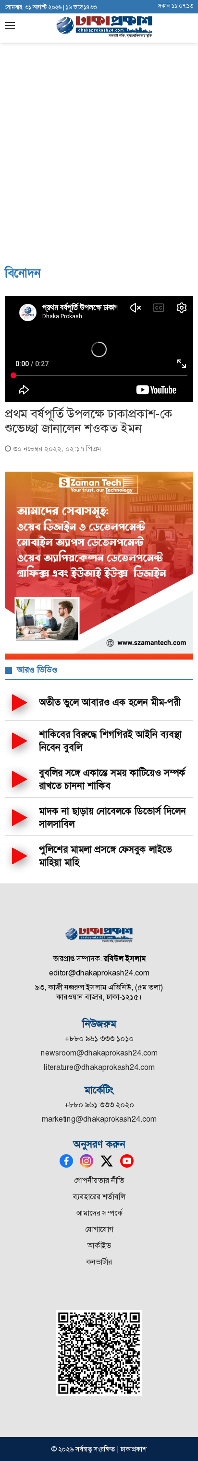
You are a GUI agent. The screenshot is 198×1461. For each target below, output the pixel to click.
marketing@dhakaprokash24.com (99, 1119)
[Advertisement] (99, 156)
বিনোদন (22, 273)
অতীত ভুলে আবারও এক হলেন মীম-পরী (110, 702)
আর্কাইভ (99, 1246)
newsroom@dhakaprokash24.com (99, 1053)
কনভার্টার (99, 1262)
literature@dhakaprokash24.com (99, 1067)
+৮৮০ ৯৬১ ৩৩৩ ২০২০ (99, 1105)
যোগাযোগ (99, 1229)
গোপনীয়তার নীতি (99, 1180)
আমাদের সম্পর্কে (99, 1213)
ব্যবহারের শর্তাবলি (99, 1197)
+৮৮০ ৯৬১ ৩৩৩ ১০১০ (99, 1038)
